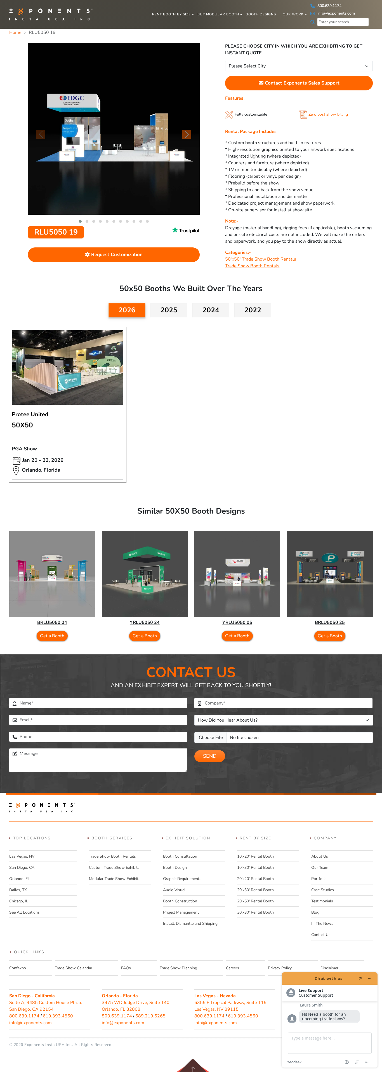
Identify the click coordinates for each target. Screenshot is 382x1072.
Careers (232, 968)
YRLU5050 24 (145, 622)
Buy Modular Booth (218, 14)
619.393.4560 (58, 1016)
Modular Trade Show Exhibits (114, 878)
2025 (169, 310)
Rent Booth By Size (171, 14)
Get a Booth (52, 636)
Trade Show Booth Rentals (252, 266)
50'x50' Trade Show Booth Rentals (260, 259)
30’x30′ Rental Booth (255, 912)
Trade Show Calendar (73, 968)
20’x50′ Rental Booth (255, 901)
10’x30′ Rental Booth (255, 867)
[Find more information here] (329, 1020)
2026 (127, 310)
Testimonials (322, 901)
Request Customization (116, 254)
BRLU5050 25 (330, 622)
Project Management (181, 912)
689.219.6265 (150, 1016)
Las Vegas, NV (22, 856)
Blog (315, 912)
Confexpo (17, 968)
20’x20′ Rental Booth (255, 878)
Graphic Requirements (182, 878)
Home (15, 32)
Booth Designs (261, 14)
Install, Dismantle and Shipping (190, 923)
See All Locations (24, 912)
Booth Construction (180, 901)
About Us (319, 856)
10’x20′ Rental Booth (255, 856)
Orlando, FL (19, 878)
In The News (322, 923)
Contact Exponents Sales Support (301, 83)
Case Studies (322, 890)
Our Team (319, 867)
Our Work (293, 14)
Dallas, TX (18, 890)
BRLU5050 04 (52, 622)
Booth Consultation (180, 856)
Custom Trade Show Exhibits (114, 867)
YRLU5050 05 (237, 622)
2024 (210, 310)
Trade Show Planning (178, 968)
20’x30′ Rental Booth (255, 890)
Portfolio (319, 878)
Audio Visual (174, 890)
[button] (80, 221)
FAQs (126, 968)
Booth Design (175, 867)
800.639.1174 (328, 5)
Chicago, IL (18, 901)
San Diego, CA (21, 867)
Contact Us (321, 934)
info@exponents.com (335, 13)
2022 (252, 310)
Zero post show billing (328, 114)
